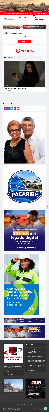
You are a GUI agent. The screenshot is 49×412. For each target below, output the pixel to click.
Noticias (37, 17)
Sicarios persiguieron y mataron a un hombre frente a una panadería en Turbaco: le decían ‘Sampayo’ (18, 13)
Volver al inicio (24, 41)
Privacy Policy (42, 409)
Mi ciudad (36, 408)
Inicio (31, 408)
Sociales (6, 85)
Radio (39, 20)
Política (25, 17)
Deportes (20, 21)
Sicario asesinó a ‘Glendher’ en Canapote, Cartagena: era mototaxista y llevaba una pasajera (36, 356)
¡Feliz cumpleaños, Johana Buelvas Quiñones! (16, 88)
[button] (45, 408)
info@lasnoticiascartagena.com (13, 372)
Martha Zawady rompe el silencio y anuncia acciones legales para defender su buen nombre (36, 367)
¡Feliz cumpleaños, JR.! (32, 370)
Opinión (25, 21)
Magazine (33, 20)
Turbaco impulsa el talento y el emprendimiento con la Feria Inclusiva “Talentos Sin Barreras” (35, 351)
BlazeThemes (17, 409)
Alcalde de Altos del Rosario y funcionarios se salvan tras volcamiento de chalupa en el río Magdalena (36, 362)
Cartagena (31, 17)
